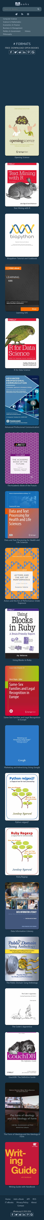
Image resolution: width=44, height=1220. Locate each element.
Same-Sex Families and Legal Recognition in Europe (22, 718)
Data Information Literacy (22, 931)
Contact (20, 1206)
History (27, 31)
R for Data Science (22, 370)
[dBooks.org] (22, 5)
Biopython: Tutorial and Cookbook (22, 258)
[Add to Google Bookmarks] (33, 53)
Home (7, 1199)
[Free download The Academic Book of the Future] (22, 458)
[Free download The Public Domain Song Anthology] (22, 959)
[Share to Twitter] (15, 53)
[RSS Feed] (22, 14)
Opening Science (22, 157)
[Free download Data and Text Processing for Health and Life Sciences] (22, 514)
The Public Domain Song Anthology (22, 982)
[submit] (38, 9)
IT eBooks (9, 1202)
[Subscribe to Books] (16, 14)
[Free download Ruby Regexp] (22, 851)
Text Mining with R (22, 208)
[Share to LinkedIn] (24, 53)
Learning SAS (22, 312)
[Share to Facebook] (11, 53)
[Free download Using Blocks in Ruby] (22, 633)
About (34, 1202)
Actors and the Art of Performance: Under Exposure (22, 602)
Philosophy (7, 34)
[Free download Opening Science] (22, 131)
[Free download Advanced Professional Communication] (22, 400)
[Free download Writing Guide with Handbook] (22, 1163)
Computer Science (10, 19)
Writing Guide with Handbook (22, 1186)
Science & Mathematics (12, 22)
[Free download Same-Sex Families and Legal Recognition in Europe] (22, 691)
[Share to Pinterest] (28, 53)
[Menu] (28, 14)
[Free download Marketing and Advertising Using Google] (22, 745)
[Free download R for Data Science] (22, 343)
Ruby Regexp (22, 876)
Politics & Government (11, 31)
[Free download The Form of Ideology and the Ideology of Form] (22, 1108)
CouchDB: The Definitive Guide (22, 1077)
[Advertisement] (22, 80)
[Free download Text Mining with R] (22, 184)
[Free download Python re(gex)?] (22, 797)
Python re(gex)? (22, 822)
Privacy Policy (22, 1202)
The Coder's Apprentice (22, 1026)
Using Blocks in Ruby (22, 660)
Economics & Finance (11, 25)
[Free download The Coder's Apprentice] (22, 1006)
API (28, 1199)
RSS (34, 1199)
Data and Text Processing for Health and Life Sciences (22, 541)
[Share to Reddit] (20, 53)
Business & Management (12, 28)
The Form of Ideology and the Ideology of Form (22, 1135)
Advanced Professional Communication (22, 427)
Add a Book (19, 1199)
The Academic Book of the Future (22, 485)
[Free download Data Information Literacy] (22, 905)
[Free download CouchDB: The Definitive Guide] (22, 1054)
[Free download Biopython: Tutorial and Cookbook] (22, 235)
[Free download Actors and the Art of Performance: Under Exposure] (22, 573)
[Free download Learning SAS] (22, 287)
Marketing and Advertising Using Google (22, 767)
